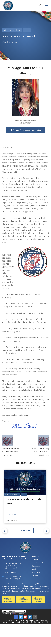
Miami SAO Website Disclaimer (8, 599)
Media (34, 569)
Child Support (37, 563)
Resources (36, 572)
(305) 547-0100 (10, 572)
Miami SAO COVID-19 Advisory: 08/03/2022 (40, 449)
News (27, 30)
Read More (11, 514)
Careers (35, 575)
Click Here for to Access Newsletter (25, 130)
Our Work (35, 559)
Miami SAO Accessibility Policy (23, 599)
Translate (20, 614)
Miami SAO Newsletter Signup (38, 599)
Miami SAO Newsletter (12, 30)
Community (36, 566)
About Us (35, 556)
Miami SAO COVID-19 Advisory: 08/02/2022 (10, 449)
